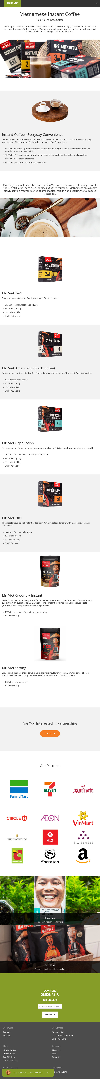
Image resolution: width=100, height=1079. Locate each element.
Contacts (56, 1057)
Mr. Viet (6, 1035)
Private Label (58, 1032)
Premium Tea (9, 1053)
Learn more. (38, 1072)
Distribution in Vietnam (62, 1035)
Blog (54, 1053)
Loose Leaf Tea (10, 1060)
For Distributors (59, 1072)
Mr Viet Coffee (9, 1050)
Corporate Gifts (59, 1039)
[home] (12, 3)
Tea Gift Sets (9, 1057)
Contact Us (50, 733)
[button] (96, 3)
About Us (56, 1050)
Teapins (6, 1032)
